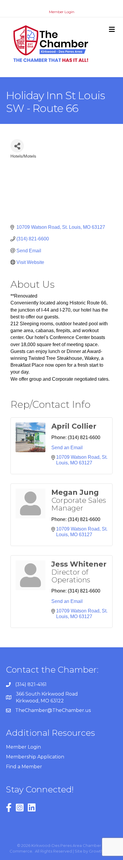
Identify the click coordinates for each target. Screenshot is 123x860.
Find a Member (24, 766)
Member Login (61, 12)
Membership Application (35, 757)
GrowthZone (101, 851)
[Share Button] (17, 146)
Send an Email (67, 447)
